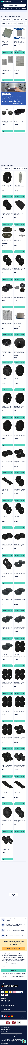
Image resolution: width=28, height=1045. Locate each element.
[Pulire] (24, 5)
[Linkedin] (2, 1001)
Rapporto (16, 1036)
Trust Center (4, 1035)
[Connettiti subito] (21, 1)
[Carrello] (24, 1)
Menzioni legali (4, 1031)
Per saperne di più (15, 977)
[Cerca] (5, 5)
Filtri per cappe (5, 13)
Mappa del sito (16, 1029)
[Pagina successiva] (16, 895)
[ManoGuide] (24, 1041)
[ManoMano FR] (2, 1016)
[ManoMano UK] (5, 1016)
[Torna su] (22, 1016)
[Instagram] (9, 1001)
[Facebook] (5, 1001)
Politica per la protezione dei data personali (11, 1033)
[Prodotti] (2, 5)
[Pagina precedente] (11, 895)
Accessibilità (22, 1036)
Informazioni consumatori (7, 1036)
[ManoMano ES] (12, 1016)
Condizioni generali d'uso (14, 1035)
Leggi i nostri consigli (18, 103)
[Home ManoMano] (10, 1)
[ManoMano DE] (9, 1016)
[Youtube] (12, 1001)
